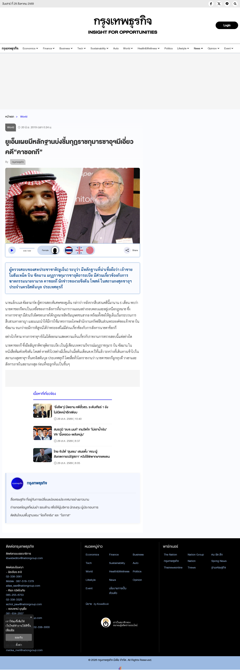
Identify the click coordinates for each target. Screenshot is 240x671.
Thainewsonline (173, 567)
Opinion (212, 48)
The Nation (170, 554)
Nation (192, 561)
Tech (80, 48)
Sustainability (98, 48)
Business (64, 48)
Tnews (192, 567)
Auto (116, 48)
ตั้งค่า (19, 644)
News (197, 48)
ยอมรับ (19, 637)
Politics (168, 48)
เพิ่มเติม (10, 630)
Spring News (218, 561)
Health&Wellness (147, 48)
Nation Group (196, 554)
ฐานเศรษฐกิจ (218, 567)
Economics (29, 48)
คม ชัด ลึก (217, 554)
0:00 (24, 250)
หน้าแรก (9, 116)
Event (227, 48)
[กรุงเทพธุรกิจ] (10, 48)
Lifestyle (181, 48)
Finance (47, 48)
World (126, 48)
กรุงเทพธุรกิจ (171, 561)
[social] (211, 3)
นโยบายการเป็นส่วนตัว (117, 590)
